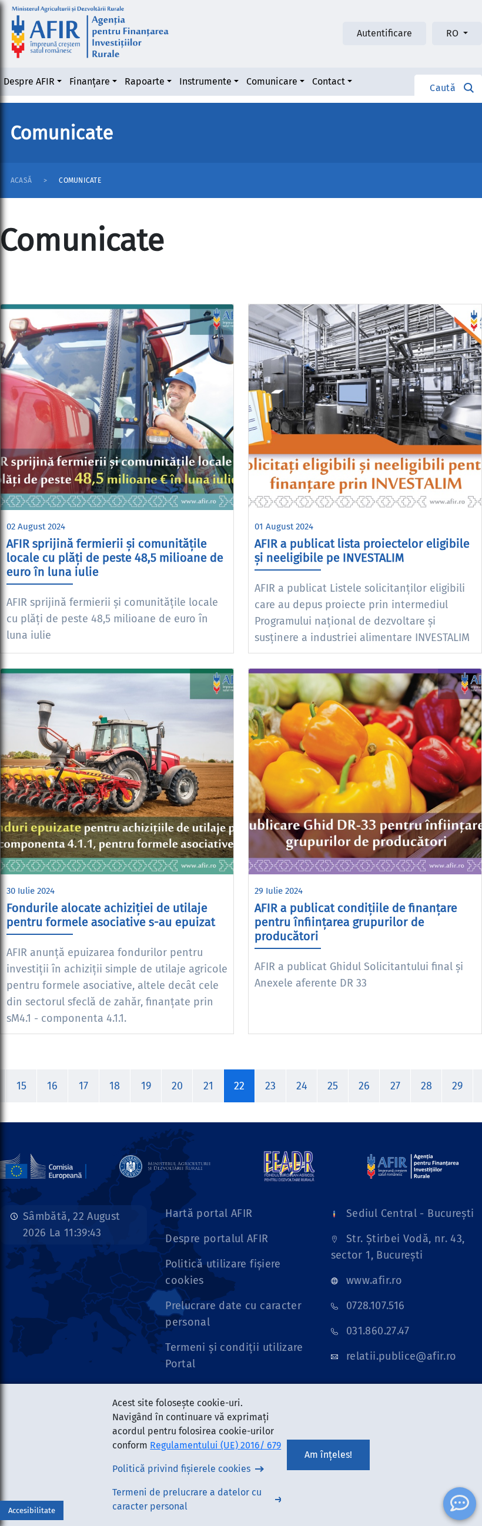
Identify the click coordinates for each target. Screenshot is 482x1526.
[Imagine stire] (117, 407)
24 (301, 1085)
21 (208, 1085)
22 (239, 1085)
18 (114, 1085)
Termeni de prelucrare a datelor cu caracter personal (187, 1499)
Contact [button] (328, 81)
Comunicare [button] (271, 81)
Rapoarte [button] (145, 81)
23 (270, 1085)
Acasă (21, 180)
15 (21, 1085)
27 (395, 1085)
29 (457, 1085)
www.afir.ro (374, 1280)
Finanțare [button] (89, 81)
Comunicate (80, 180)
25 (332, 1085)
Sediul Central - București (410, 1213)
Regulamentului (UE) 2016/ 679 (215, 1445)
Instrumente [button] (205, 81)
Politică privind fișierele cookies (181, 1468)
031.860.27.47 (378, 1330)
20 (177, 1085)
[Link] (165, 1165)
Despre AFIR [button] (29, 81)
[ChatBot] (459, 1503)
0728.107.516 (375, 1305)
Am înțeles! (328, 1454)
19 (146, 1085)
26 (364, 1085)
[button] (448, 88)
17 (83, 1085)
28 (426, 1085)
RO (453, 33)
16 (52, 1085)
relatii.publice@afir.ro (401, 1356)
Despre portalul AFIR (216, 1238)
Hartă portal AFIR (208, 1213)
